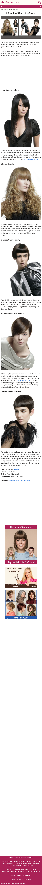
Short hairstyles (13, 481)
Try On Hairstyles (15, 865)
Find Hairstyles (27, 865)
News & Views (16, 875)
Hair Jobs (37, 871)
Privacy (20, 879)
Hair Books (27, 875)
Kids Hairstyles (33, 863)
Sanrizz (17, 470)
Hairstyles (6, 9)
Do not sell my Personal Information (12, 883)
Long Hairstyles (8, 863)
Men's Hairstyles (21, 863)
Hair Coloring (19, 871)
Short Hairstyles (19, 861)
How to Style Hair (8, 871)
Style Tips (29, 871)
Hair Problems (19, 869)
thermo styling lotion (31, 159)
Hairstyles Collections (12, 9)
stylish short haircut (23, 380)
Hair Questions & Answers (24, 857)
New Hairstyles (7, 861)
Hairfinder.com (10, 2)
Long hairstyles (25, 481)
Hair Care (9, 869)
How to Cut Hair (30, 869)
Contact (13, 879)
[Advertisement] (21, 72)
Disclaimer (27, 879)
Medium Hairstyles (33, 861)
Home (1, 9)
